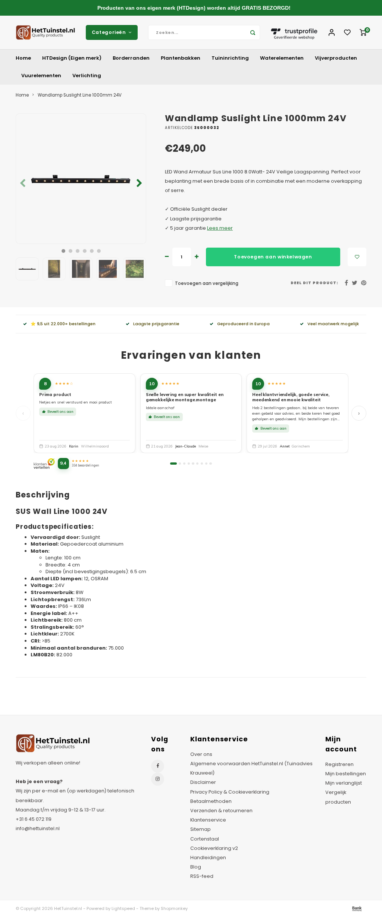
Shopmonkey (174, 908)
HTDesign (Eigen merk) (71, 58)
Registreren (339, 764)
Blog (195, 867)
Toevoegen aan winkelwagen (273, 257)
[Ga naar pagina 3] (184, 463)
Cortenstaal (204, 839)
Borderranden (131, 58)
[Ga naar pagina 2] (180, 463)
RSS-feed (201, 876)
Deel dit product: (314, 282)
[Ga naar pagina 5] (193, 463)
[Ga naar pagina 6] (197, 463)
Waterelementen (282, 58)
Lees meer (220, 228)
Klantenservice (208, 820)
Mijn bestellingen (345, 773)
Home (23, 58)
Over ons (201, 754)
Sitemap (200, 829)
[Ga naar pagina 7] (202, 463)
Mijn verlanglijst (343, 783)
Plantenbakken (180, 58)
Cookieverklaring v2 (214, 848)
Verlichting (86, 75)
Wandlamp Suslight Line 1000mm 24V (80, 95)
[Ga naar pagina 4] (189, 463)
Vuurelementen (41, 75)
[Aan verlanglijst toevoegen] (357, 257)
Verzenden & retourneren (221, 810)
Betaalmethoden (211, 801)
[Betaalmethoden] (356, 908)
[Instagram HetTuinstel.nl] (157, 779)
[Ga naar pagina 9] (210, 463)
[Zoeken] (252, 32)
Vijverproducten (336, 58)
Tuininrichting (230, 58)
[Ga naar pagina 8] (206, 463)
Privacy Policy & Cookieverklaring (229, 792)
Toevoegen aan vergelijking (206, 283)
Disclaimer (203, 782)
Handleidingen (208, 857)
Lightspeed (123, 908)
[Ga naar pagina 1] (173, 463)
